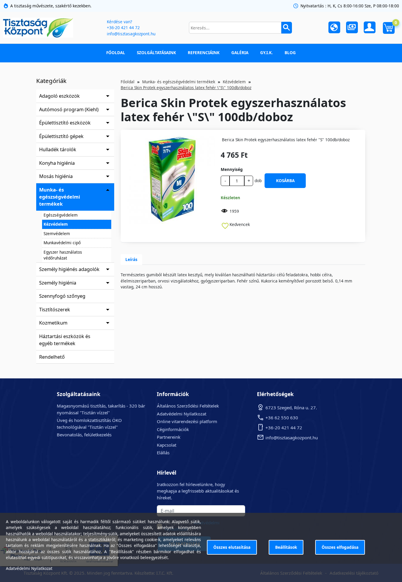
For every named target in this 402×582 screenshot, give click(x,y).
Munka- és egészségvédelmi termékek (59, 197)
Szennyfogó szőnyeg (62, 296)
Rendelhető (52, 357)
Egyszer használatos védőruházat (63, 255)
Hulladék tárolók (57, 149)
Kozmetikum (53, 323)
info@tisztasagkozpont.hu (131, 33)
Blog (290, 52)
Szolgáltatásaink (156, 52)
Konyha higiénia (57, 163)
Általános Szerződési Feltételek (188, 406)
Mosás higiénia (56, 176)
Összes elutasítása (231, 547)
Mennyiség (232, 169)
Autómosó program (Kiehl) (69, 109)
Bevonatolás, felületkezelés (84, 435)
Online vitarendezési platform (187, 421)
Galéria (239, 52)
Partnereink (168, 437)
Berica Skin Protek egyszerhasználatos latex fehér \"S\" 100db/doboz (186, 87)
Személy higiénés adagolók (69, 269)
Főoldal (115, 52)
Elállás (163, 452)
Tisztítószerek (54, 309)
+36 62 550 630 (281, 417)
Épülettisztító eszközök (65, 122)
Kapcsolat (166, 445)
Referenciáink (204, 52)
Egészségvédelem (61, 215)
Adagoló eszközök (59, 96)
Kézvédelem (56, 224)
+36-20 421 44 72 (123, 27)
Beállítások (286, 547)
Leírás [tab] (131, 259)
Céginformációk (173, 429)
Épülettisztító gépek (61, 136)
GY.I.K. (266, 52)
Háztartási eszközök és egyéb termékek (64, 340)
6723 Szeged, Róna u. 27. (291, 407)
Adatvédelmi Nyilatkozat (181, 414)
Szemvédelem (57, 233)
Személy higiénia (57, 283)
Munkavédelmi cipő (62, 242)
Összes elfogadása (340, 547)
